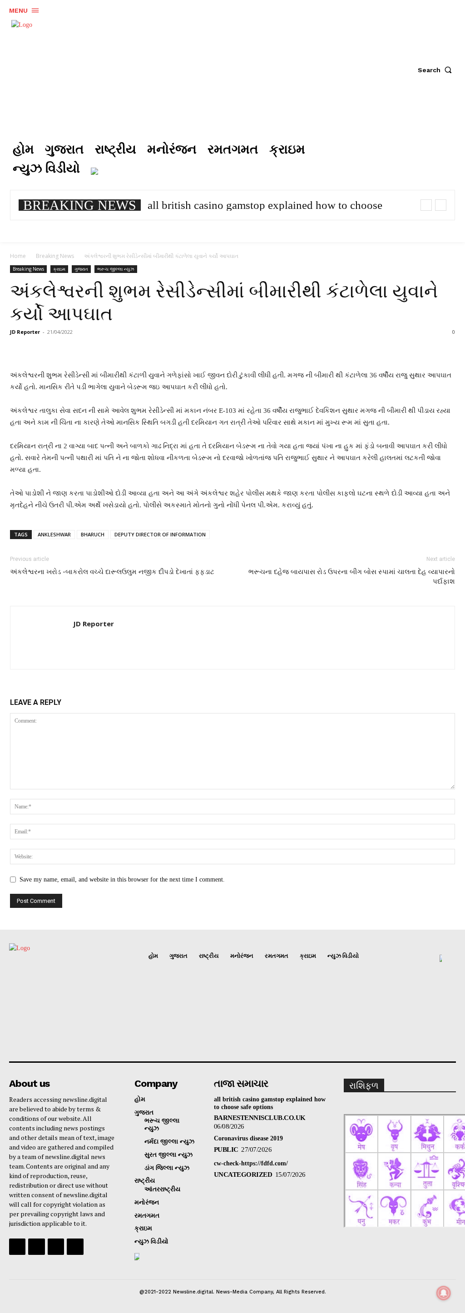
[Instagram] (396, 160)
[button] (437, 69)
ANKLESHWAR (54, 534)
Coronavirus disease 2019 (248, 1138)
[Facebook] (369, 160)
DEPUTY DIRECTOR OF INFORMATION (160, 534)
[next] (440, 205)
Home (18, 256)
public (226, 1149)
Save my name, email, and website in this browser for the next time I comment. (122, 879)
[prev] (426, 205)
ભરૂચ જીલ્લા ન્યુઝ (115, 269)
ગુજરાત (81, 269)
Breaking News (55, 256)
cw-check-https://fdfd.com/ (251, 1163)
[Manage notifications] (443, 1293)
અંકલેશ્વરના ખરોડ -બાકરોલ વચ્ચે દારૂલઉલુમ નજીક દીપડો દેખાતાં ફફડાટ (112, 572)
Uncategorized (243, 1174)
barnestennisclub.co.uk (260, 1117)
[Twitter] (423, 160)
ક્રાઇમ (59, 269)
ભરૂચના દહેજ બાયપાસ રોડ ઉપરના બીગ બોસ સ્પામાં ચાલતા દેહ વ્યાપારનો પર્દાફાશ (351, 576)
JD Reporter (25, 331)
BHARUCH (92, 534)
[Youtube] (75, 1247)
